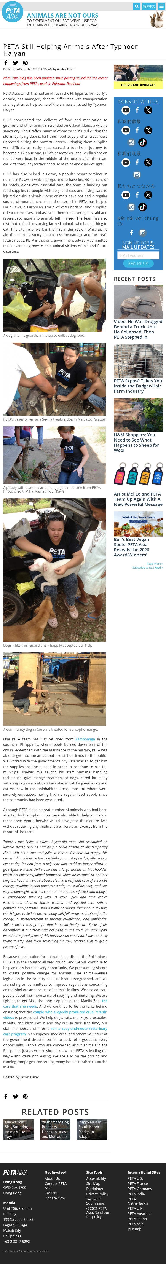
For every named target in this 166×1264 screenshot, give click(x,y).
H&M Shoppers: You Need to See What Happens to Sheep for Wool (136, 442)
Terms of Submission (95, 1201)
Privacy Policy (97, 1194)
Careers (51, 1193)
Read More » (155, 564)
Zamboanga (85, 739)
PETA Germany (140, 1188)
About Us (52, 1178)
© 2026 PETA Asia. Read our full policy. (98, 1212)
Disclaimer (95, 1188)
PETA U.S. (135, 1178)
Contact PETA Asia (56, 1185)
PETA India (136, 1194)
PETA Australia (139, 1213)
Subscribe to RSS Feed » (147, 567)
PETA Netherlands (138, 1201)
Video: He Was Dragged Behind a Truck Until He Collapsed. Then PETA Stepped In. (138, 329)
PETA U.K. (135, 1208)
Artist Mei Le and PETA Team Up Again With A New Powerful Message (138, 499)
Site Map (93, 1183)
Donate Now (55, 1198)
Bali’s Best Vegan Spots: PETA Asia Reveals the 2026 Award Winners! (131, 547)
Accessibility (96, 1178)
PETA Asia (136, 1224)
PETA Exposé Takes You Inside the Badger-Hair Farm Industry (138, 386)
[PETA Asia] (12, 11)
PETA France (138, 1183)
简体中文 (149, 6)
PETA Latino (137, 1218)
